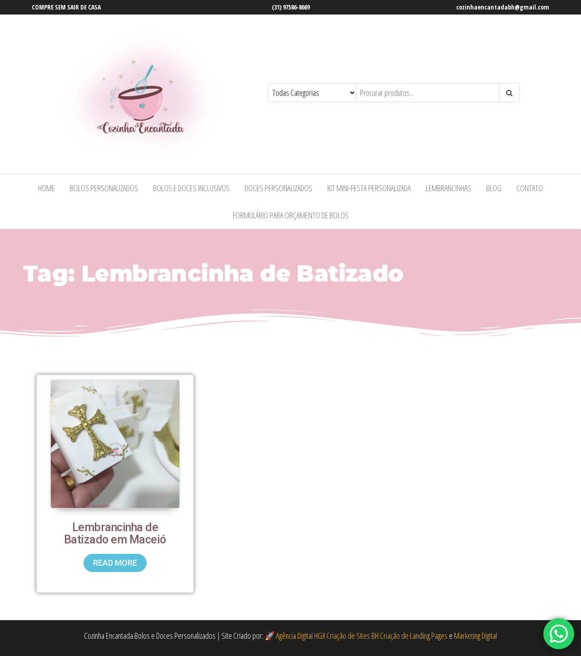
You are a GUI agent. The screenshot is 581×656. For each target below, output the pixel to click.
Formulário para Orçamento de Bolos (291, 215)
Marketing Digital (475, 635)
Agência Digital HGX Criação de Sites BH (327, 635)
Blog (494, 187)
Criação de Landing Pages (414, 635)
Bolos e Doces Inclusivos (191, 187)
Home (46, 187)
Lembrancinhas (448, 187)
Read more (115, 562)
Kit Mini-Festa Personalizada (369, 187)
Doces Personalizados (278, 187)
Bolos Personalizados (104, 187)
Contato (530, 187)
